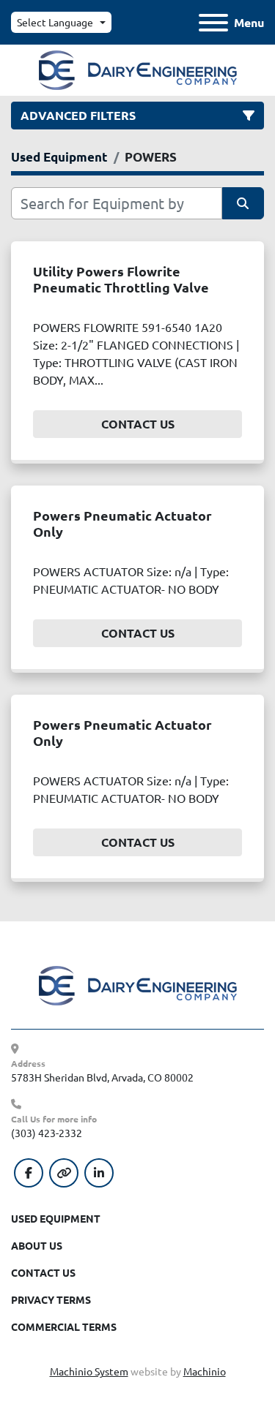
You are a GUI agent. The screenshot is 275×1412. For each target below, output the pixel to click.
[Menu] (213, 22)
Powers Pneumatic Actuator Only (122, 523)
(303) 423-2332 (46, 1132)
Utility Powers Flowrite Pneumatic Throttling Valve (121, 279)
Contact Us (138, 423)
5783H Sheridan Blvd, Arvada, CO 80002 (102, 1077)
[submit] (243, 203)
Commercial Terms (64, 1326)
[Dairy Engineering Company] (138, 984)
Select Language (55, 22)
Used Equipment (55, 1218)
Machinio (204, 1371)
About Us (36, 1245)
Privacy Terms (51, 1299)
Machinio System (89, 1371)
